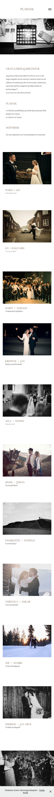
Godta (42, 790)
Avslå (25, 793)
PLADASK (27, 9)
